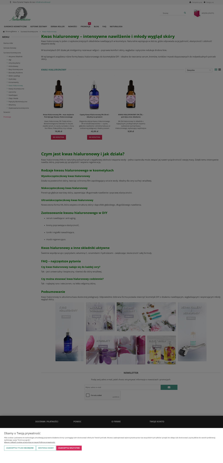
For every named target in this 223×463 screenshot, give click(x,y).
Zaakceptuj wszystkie (69, 448)
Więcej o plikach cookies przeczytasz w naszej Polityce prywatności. (29, 442)
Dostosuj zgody (46, 448)
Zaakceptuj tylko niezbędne (20, 448)
